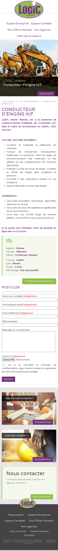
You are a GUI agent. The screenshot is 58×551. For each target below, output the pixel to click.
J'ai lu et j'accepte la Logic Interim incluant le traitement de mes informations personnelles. (29, 368)
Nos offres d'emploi (29, 102)
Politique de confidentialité (28, 542)
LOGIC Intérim (8, 102)
